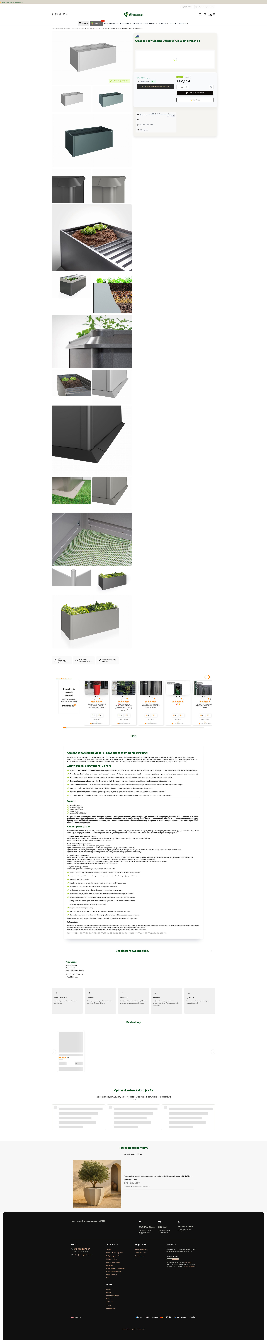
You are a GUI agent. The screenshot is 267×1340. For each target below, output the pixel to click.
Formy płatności (111, 1274)
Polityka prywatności (113, 1256)
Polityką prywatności (189, 1266)
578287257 (187, 7)
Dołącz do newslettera (175, 1259)
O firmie (108, 1305)
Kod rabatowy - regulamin (114, 1253)
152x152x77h (108, 933)
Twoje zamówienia (141, 1249)
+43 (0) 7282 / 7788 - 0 (74, 974)
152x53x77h (89, 933)
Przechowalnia (140, 1256)
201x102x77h (126, 933)
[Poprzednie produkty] (54, 1052)
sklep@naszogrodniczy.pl (206, 7)
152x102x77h (99, 933)
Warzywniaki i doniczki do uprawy (97, 28)
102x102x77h (80, 933)
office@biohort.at (72, 977)
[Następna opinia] (213, 1113)
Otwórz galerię (121, 81)
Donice (67, 28)
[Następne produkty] (213, 1052)
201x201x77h (136, 933)
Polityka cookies (111, 1259)
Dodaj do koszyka (196, 93)
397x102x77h (146, 933)
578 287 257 (132, 1182)
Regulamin (109, 1265)
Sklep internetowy (132, 1329)
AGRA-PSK (109, 1302)
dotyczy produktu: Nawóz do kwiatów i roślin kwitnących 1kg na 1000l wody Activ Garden (86, 1117)
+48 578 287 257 (82, 1249)
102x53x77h (71, 933)
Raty (107, 1278)
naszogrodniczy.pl (57, 28)
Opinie (108, 1289)
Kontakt (108, 1292)
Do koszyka (71, 1069)
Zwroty (108, 1249)
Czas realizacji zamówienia (115, 1268)
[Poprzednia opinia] (54, 1113)
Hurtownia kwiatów (112, 1295)
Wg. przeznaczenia (78, 28)
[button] (211, 87)
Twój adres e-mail (172, 1256)
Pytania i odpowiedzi (113, 1262)
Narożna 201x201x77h (158, 933)
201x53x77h (117, 933)
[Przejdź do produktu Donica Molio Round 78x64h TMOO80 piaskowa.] (71, 1044)
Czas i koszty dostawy (113, 1271)
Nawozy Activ (110, 1308)
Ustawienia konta (140, 1253)
